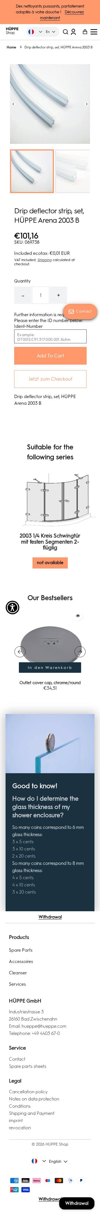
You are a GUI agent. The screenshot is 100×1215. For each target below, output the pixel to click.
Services (17, 984)
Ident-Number (28, 326)
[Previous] (13, 104)
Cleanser (18, 972)
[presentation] (20, 651)
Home (11, 47)
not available (50, 562)
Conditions (20, 1106)
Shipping (45, 260)
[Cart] (83, 32)
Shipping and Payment (31, 1113)
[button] (65, 32)
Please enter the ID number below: (48, 320)
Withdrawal (50, 917)
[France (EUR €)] (35, 31)
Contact (17, 1059)
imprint (16, 1120)
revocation (20, 1127)
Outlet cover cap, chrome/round (50, 682)
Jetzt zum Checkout (50, 379)
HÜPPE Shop (57, 1144)
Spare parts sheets (27, 1066)
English (55, 1161)
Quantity (22, 281)
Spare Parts (20, 950)
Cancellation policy (28, 1091)
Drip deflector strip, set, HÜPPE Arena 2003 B (58, 47)
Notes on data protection (34, 1099)
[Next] (86, 104)
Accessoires (21, 961)
